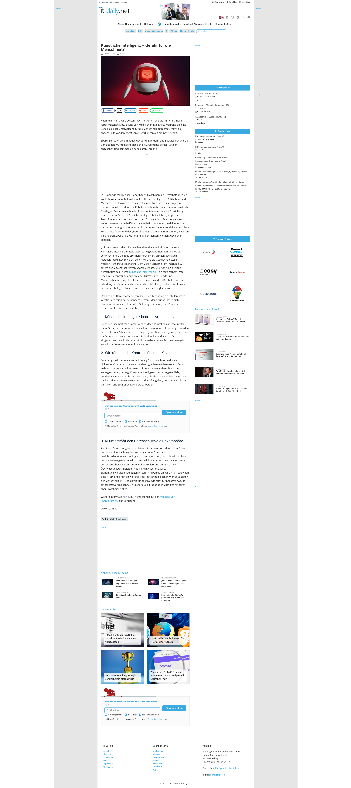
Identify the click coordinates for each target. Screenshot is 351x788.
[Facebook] (238, 17)
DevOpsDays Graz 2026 (206, 93)
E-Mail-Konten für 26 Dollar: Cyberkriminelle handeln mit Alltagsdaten (120, 638)
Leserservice (158, 757)
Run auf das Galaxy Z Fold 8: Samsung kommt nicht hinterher (230, 320)
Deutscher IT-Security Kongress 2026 (212, 105)
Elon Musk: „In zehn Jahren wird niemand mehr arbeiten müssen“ (230, 372)
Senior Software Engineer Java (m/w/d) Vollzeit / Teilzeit (221, 171)
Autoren (156, 770)
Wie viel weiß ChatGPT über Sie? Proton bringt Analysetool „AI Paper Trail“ (167, 675)
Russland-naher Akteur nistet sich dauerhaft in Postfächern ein (231, 355)
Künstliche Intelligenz (116, 519)
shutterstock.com (217, 774)
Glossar (156, 754)
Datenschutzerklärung (156, 426)
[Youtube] (249, 17)
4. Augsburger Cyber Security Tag (210, 117)
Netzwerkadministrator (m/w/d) (209, 136)
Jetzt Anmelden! (175, 412)
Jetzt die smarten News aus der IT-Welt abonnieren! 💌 (131, 407)
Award (155, 760)
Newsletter (158, 763)
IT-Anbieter (157, 766)
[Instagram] (232, 17)
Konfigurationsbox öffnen (227, 768)
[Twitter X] (243, 17)
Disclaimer (108, 767)
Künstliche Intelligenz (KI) (143, 271)
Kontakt (106, 751)
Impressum (108, 763)
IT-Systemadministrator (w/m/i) (209, 147)
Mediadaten (158, 751)
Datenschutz (108, 757)
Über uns (107, 754)
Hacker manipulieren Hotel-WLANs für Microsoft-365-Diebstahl (231, 389)
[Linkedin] (227, 17)
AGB (105, 760)
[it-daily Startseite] (119, 11)
